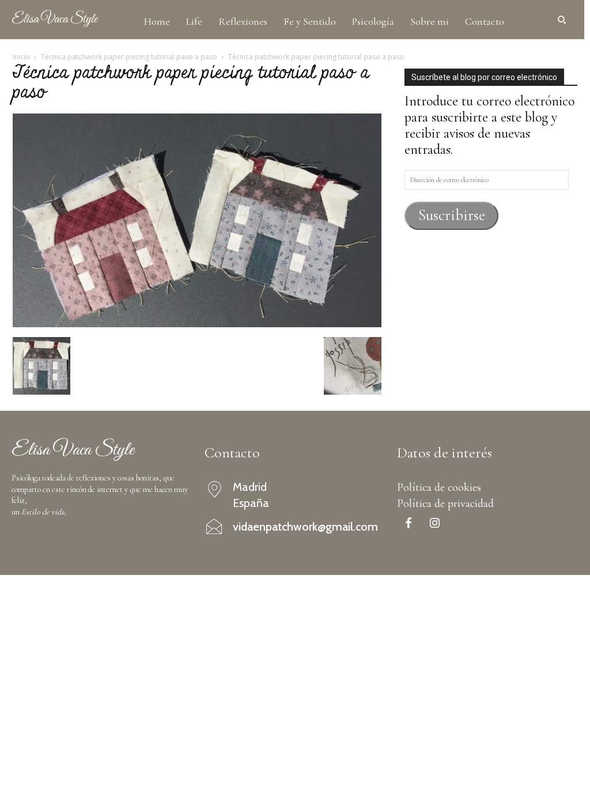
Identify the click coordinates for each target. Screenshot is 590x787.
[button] (562, 20)
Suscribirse (451, 215)
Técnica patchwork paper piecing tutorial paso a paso (129, 57)
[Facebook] (408, 524)
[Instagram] (434, 524)
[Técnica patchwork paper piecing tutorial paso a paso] (197, 323)
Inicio (21, 57)
